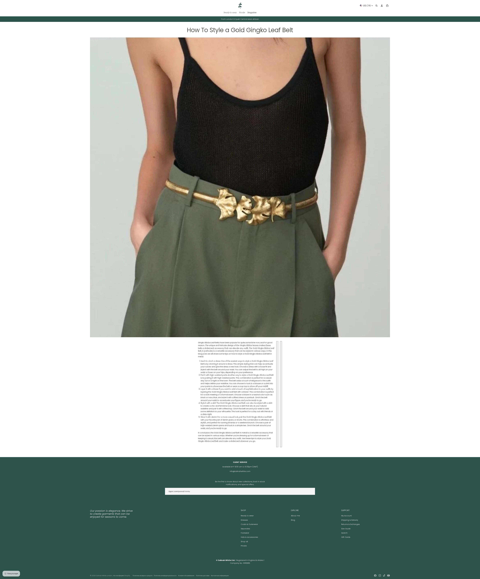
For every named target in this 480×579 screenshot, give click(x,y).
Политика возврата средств (142, 576)
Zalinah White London (104, 576)
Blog (293, 520)
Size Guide (345, 528)
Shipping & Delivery (349, 520)
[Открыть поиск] (376, 5)
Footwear (245, 533)
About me (295, 515)
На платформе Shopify (121, 576)
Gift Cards (345, 537)
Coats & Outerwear (249, 524)
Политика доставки (203, 576)
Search (344, 533)
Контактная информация (220, 576)
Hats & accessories (249, 537)
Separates (245, 528)
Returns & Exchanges (350, 524)
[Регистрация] (311, 491)
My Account (346, 515)
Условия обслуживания (186, 576)
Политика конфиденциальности (165, 576)
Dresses (244, 520)
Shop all (244, 541)
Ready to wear (247, 515)
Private (244, 546)
